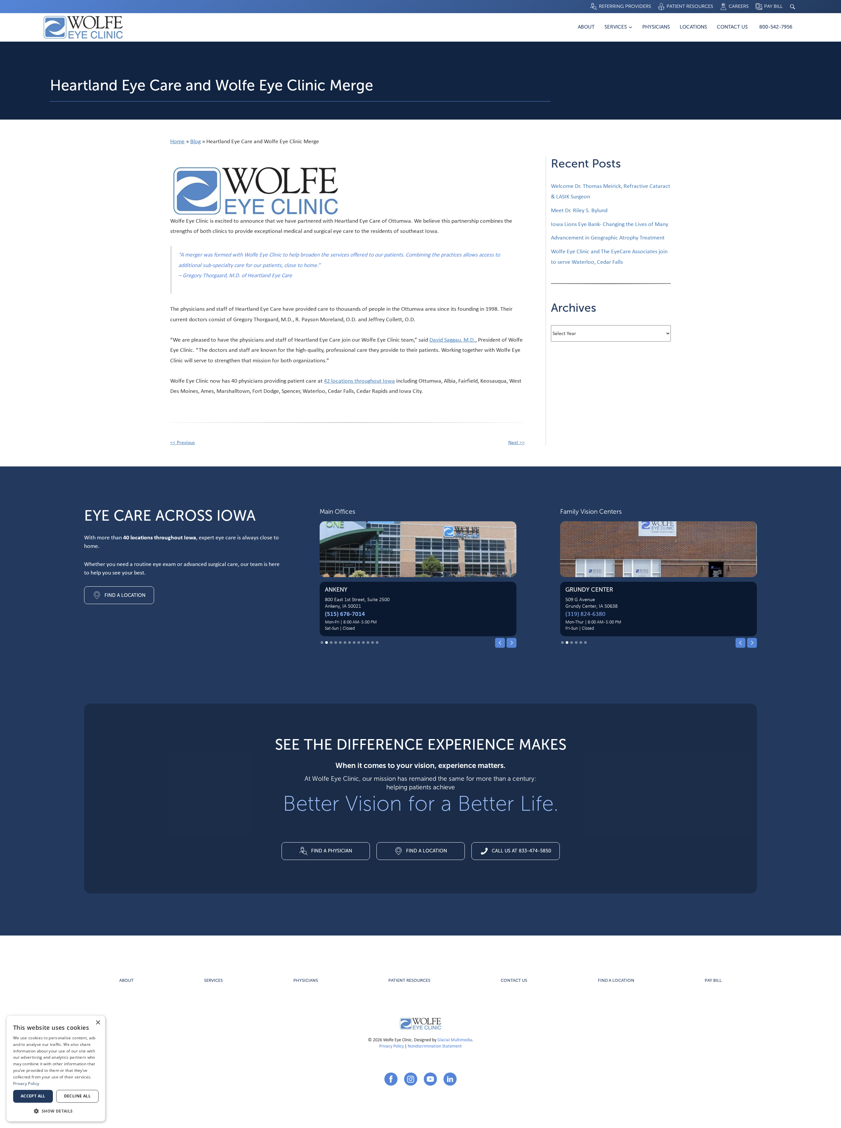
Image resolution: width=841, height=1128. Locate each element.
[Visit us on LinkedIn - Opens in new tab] (450, 1079)
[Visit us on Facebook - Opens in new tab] (391, 1079)
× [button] (97, 1022)
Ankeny (336, 589)
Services (615, 27)
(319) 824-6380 (585, 613)
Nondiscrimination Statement (435, 1046)
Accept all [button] (33, 1096)
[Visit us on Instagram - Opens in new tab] (410, 1079)
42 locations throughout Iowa (359, 380)
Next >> (516, 442)
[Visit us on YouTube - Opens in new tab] (430, 1079)
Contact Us (732, 27)
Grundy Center (589, 589)
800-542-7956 (775, 27)
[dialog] (56, 1068)
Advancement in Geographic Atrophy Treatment (608, 237)
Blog (195, 141)
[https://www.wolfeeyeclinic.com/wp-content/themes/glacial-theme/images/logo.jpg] (420, 1024)
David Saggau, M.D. (452, 339)
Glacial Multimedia (454, 1039)
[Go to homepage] (83, 27)
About (586, 27)
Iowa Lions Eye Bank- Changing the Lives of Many (609, 224)
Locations (693, 27)
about (126, 980)
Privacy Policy (391, 1046)
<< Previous (182, 442)
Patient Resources (409, 980)
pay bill (713, 980)
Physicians (656, 27)
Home (177, 141)
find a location (616, 980)
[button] (500, 643)
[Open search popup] (792, 6)
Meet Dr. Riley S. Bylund (579, 210)
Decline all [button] (77, 1096)
